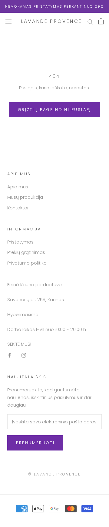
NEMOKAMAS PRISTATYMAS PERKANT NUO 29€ (54, 6)
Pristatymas (20, 242)
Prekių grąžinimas (26, 252)
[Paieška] (90, 21)
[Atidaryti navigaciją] (8, 21)
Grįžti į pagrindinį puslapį (54, 109)
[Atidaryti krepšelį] (101, 21)
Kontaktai (17, 208)
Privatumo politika (27, 263)
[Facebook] (9, 355)
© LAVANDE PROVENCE (54, 474)
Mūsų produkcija (25, 197)
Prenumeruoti (35, 443)
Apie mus (17, 186)
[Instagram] (23, 355)
